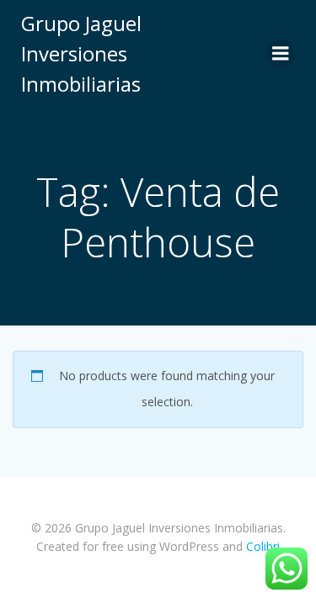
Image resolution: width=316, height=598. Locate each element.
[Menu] (280, 54)
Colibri (263, 546)
